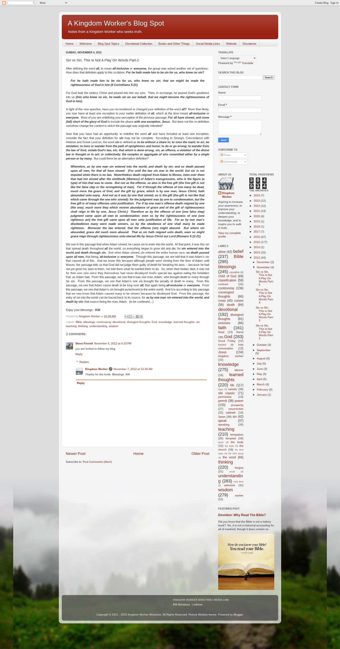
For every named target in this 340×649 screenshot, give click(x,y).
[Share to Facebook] (138, 317)
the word (229, 457)
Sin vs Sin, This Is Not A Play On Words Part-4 (265, 296)
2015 (257, 242)
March (261, 384)
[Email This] (126, 317)
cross (222, 300)
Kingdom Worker (96, 369)
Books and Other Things (174, 43)
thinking (83, 326)
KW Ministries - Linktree (187, 604)
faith (222, 327)
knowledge (165, 322)
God (154, 322)
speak (222, 420)
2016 (257, 236)
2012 (257, 257)
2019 (257, 221)
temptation (236, 434)
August (261, 358)
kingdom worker (230, 356)
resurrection (235, 408)
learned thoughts (184, 322)
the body (237, 442)
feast (221, 332)
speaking (223, 424)
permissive (225, 396)
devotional (119, 322)
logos (220, 389)
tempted (231, 438)
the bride (229, 446)
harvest (222, 344)
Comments (230, 161)
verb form (238, 481)
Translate (247, 63)
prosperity (237, 405)
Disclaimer (249, 43)
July (259, 363)
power (239, 400)
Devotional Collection (138, 43)
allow (222, 251)
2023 (257, 200)
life (232, 385)
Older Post (200, 454)
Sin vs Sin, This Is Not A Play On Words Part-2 (265, 332)
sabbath (231, 412)
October (262, 344)
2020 (257, 216)
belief (238, 251)
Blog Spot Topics (108, 43)
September (264, 350)
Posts (227, 155)
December (264, 262)
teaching (71, 326)
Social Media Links (208, 43)
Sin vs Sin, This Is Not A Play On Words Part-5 (265, 278)
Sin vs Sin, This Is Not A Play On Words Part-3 (265, 314)
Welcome (85, 43)
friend (239, 332)
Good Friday (227, 340)
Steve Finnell (84, 343)
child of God (227, 276)
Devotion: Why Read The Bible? (242, 515)
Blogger (238, 614)
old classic (226, 393)
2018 (257, 226)
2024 (257, 195)
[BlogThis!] (130, 317)
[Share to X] (134, 317)
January (262, 394)
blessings (89, 322)
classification (227, 280)
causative (234, 272)
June (260, 368)
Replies (84, 362)
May (260, 374)
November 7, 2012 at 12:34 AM (133, 369)
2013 (257, 252)
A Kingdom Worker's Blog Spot (116, 23)
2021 (257, 211)
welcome (229, 485)
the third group (235, 453)
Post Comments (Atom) (97, 461)
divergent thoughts (138, 322)
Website (231, 43)
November (264, 267)
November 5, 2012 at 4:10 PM (112, 343)
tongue (239, 467)
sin (198, 322)
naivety (232, 389)
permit (222, 400)
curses (238, 300)
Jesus (222, 352)
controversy (104, 322)
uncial (232, 471)
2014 (257, 247)
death (231, 304)
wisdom (113, 326)
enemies (224, 323)
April (260, 379)
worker (239, 495)
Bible (79, 322)
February (263, 389)
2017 (257, 231)
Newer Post (75, 454)
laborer (239, 370)
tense (221, 442)
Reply (78, 354)
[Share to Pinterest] (141, 317)
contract (223, 284)
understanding (98, 326)
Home (69, 43)
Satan (221, 416)
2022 (257, 205)
